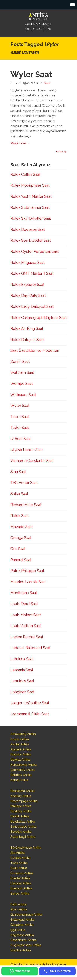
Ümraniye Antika (21, 873)
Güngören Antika (21, 924)
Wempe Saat (21, 383)
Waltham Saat (22, 372)
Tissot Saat (19, 416)
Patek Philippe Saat (27, 570)
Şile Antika (17, 852)
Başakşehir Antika (22, 791)
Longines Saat (22, 692)
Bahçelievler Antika (23, 765)
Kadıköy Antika (20, 796)
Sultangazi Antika (22, 919)
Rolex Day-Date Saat (28, 295)
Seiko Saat (19, 493)
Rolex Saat (19, 515)
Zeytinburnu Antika (23, 940)
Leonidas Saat (22, 681)
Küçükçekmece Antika (25, 945)
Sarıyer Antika (19, 893)
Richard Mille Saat (25, 505)
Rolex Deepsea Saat (27, 229)
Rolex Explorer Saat (27, 284)
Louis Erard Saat (24, 604)
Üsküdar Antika (20, 883)
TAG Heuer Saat (24, 482)
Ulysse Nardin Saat (26, 449)
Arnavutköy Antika (23, 734)
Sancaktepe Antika (23, 826)
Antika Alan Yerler (54, 964)
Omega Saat (20, 537)
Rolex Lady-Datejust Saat (32, 306)
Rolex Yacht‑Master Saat (31, 196)
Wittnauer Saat (23, 394)
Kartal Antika (19, 780)
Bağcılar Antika (20, 754)
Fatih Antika (18, 904)
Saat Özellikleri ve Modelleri (34, 350)
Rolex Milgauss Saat (27, 262)
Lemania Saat (21, 670)
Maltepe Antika (20, 806)
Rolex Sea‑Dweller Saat (30, 240)
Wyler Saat (31, 74)
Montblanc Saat (23, 592)
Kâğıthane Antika (22, 935)
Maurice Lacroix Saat (28, 582)
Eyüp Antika (18, 868)
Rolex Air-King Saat (26, 328)
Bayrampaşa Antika (23, 801)
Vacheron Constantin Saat (32, 460)
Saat (47, 83)
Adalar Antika (19, 739)
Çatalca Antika (20, 858)
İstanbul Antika (20, 950)
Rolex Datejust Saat (27, 339)
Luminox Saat (21, 659)
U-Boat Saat (20, 438)
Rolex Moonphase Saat (30, 185)
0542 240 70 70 (38, 16)
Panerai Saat (20, 560)
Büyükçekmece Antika (25, 847)
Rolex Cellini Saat (25, 174)
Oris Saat (17, 548)
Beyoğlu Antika (20, 831)
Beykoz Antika (20, 759)
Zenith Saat (20, 361)
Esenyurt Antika (21, 888)
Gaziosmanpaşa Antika (26, 914)
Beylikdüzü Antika (22, 821)
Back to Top (61, 152)
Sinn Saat (18, 471)
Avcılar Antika (19, 744)
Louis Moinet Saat (25, 615)
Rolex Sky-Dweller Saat (30, 218)
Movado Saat (21, 526)
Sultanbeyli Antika (22, 837)
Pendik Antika (19, 816)
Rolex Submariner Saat (30, 207)
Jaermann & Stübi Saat (29, 714)
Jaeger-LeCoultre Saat (29, 703)
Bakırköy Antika (21, 775)
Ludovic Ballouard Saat (30, 648)
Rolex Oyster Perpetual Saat (34, 251)
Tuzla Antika (18, 863)
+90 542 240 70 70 (38, 29)
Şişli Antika (17, 930)
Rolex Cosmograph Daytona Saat (38, 317)
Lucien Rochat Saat (26, 637)
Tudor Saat (19, 427)
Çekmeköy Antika (22, 770)
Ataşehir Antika (20, 749)
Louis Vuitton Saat (25, 626)
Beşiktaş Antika (20, 811)
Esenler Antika (20, 878)
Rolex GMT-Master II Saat (31, 273)
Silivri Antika (18, 909)
